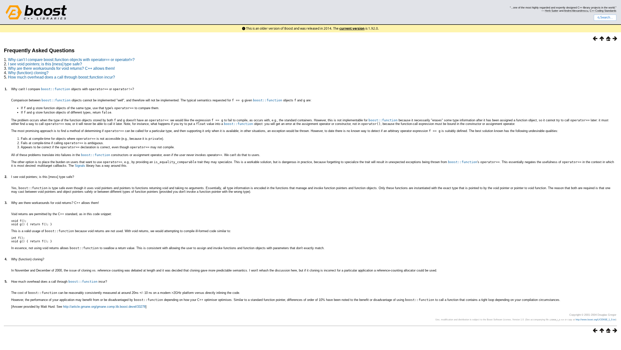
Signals (80, 165)
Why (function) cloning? (28, 73)
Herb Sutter (551, 10)
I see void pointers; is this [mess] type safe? (45, 64)
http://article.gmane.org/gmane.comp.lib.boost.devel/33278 (104, 306)
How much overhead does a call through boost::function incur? (61, 77)
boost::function (55, 89)
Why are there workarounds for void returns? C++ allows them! (61, 68)
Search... (606, 17)
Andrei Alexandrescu (576, 10)
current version (352, 28)
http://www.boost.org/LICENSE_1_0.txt (596, 319)
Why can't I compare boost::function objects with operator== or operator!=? (71, 60)
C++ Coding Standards (603, 10)
